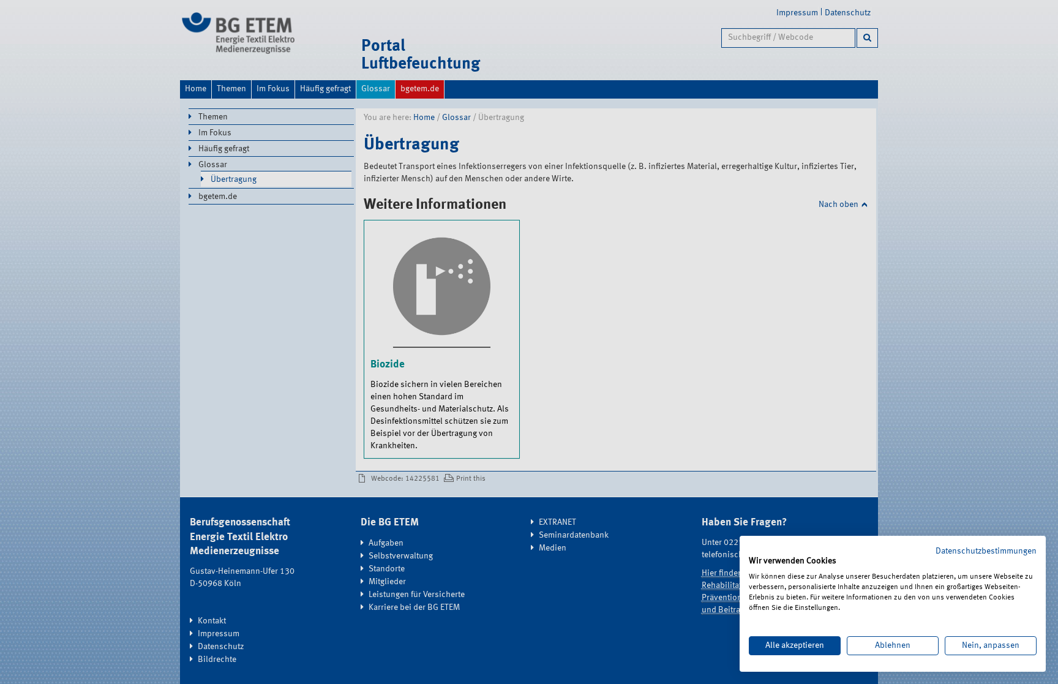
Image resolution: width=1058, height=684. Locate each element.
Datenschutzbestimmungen (986, 551)
